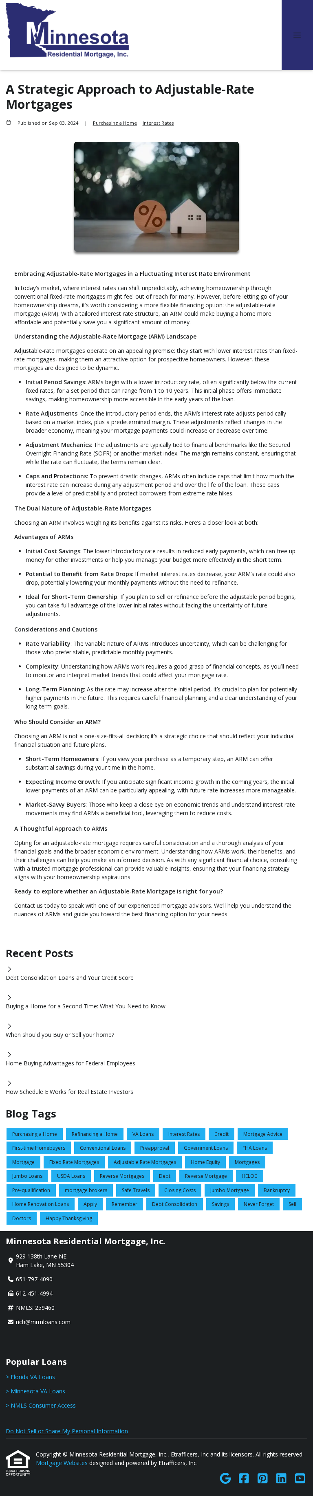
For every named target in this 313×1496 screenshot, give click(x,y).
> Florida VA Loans (30, 1377)
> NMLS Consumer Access (41, 1405)
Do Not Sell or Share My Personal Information (67, 1431)
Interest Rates (158, 123)
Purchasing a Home (115, 123)
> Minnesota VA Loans (35, 1391)
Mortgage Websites (62, 1463)
